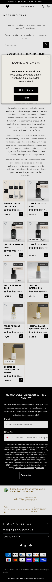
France (26, 97)
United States (26, 90)
